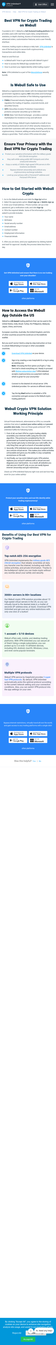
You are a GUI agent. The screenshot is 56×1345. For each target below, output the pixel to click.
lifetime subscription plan (26, 371)
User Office (42, 4)
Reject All (16, 1333)
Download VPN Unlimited (22, 353)
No (40, 761)
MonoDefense (36, 72)
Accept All (28, 1339)
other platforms (28, 298)
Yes (34, 761)
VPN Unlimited (45, 47)
